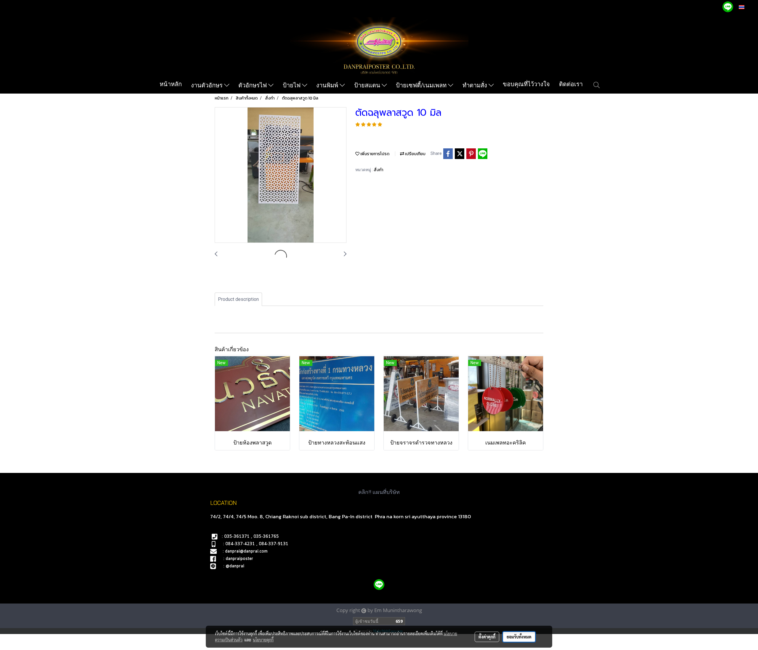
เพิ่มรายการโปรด (374, 154)
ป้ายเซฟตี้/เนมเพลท (422, 85)
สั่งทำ (378, 170)
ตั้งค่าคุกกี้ (486, 636)
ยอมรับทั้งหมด (519, 636)
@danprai (235, 566)
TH (747, 7)
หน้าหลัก (171, 84)
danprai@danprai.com (246, 551)
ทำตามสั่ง (475, 85)
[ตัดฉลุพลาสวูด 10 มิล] (280, 175)
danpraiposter (239, 559)
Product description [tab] (238, 299)
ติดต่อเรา (571, 84)
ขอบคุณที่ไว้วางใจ (526, 84)
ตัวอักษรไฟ (253, 85)
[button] (596, 85)
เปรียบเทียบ (414, 154)
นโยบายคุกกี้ (263, 639)
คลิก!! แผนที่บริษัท (379, 492)
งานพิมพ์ (328, 85)
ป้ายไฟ (292, 85)
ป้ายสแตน (368, 85)
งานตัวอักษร (207, 85)
